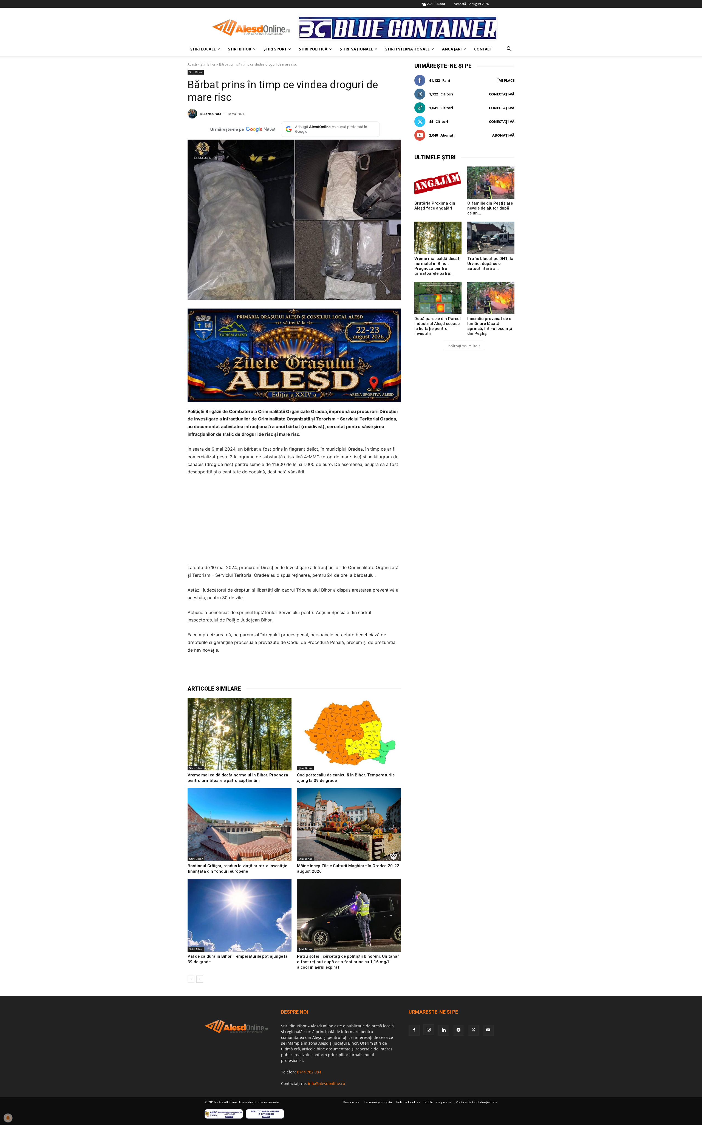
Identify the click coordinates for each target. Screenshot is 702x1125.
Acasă (192, 64)
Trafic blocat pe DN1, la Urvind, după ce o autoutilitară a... (490, 263)
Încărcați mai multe (462, 345)
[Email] (298, 671)
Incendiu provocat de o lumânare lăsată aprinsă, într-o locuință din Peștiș (489, 326)
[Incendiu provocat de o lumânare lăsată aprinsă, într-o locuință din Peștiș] (490, 298)
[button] (509, 49)
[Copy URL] (311, 671)
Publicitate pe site (437, 1102)
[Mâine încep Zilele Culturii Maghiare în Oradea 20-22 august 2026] (349, 824)
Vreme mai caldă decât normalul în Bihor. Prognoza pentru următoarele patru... (436, 266)
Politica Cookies (408, 1102)
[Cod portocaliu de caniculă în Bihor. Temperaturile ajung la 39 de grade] (349, 734)
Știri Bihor (239, 49)
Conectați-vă (501, 94)
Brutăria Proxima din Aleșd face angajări (434, 206)
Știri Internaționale (407, 49)
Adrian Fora (212, 114)
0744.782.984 (309, 1072)
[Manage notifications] (8, 1117)
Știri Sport (275, 49)
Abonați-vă (503, 135)
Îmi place (505, 80)
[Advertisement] (294, 521)
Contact (483, 49)
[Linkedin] (286, 671)
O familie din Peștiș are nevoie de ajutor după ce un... (490, 208)
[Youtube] (488, 1030)
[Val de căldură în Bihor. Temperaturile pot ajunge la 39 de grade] (239, 915)
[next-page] (199, 979)
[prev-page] (191, 979)
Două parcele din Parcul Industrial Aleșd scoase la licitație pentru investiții (437, 326)
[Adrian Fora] (193, 113)
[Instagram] (428, 1029)
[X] (248, 671)
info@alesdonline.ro (326, 1083)
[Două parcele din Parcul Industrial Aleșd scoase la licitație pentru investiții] (438, 298)
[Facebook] (235, 671)
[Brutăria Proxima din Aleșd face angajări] (438, 182)
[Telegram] (261, 671)
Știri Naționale (356, 49)
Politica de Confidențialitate (476, 1102)
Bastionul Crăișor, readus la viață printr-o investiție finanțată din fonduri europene (237, 868)
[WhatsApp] (273, 671)
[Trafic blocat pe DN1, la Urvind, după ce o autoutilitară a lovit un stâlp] (490, 238)
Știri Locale (203, 49)
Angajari (452, 49)
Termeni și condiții (378, 1102)
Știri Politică (313, 49)
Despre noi (351, 1102)
